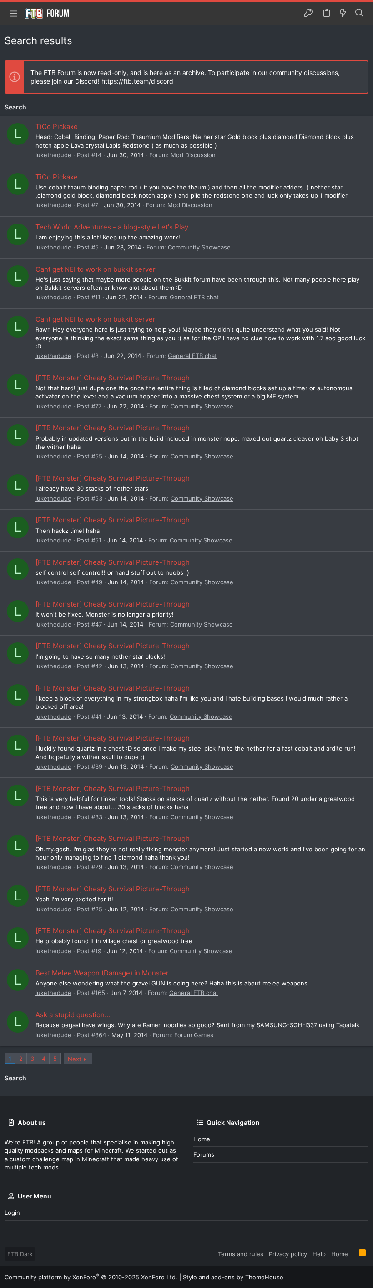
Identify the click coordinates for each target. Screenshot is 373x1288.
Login (12, 1212)
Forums (203, 1154)
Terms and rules (240, 1254)
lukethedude (53, 155)
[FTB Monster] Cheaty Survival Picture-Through (112, 377)
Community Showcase (199, 247)
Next (74, 1059)
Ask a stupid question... (72, 1014)
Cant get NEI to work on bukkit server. (96, 269)
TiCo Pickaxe (56, 126)
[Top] (353, 1253)
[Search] (359, 13)
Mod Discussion (193, 155)
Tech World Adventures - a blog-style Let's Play (111, 227)
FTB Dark (20, 1254)
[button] (14, 13)
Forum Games (193, 1035)
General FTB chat (194, 297)
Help (319, 1254)
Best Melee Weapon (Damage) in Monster (102, 973)
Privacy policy (288, 1254)
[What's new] (343, 13)
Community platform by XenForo (91, 1277)
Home (201, 1139)
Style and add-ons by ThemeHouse (233, 1277)
